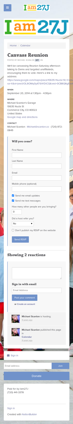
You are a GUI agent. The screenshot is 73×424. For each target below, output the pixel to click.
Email (14, 172)
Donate (36, 376)
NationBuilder (29, 414)
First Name (17, 150)
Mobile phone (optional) (24, 183)
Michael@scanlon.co (38, 126)
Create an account (26, 304)
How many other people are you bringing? (34, 206)
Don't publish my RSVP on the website (35, 230)
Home (13, 45)
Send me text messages (28, 200)
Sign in (14, 355)
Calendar (25, 45)
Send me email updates (27, 195)
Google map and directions (22, 117)
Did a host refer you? (23, 218)
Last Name (17, 161)
